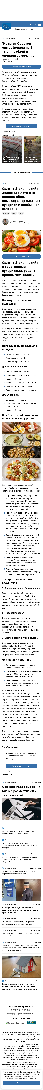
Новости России (10, 840)
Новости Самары (10, 183)
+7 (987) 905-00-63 (15, 1052)
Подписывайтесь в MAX (21, 67)
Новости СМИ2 (8, 135)
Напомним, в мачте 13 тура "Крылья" (19, 109)
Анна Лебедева (16, 221)
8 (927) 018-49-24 (20, 1010)
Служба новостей (10, 59)
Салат (14, 213)
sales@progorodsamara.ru (20, 1013)
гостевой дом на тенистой (12, 771)
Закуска (6, 213)
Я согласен (21, 1083)
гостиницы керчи (9, 131)
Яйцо (21, 213)
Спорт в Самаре (10, 38)
